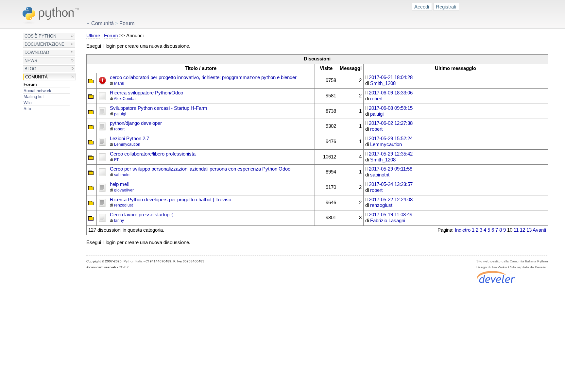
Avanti (539, 230)
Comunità (36, 77)
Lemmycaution (127, 144)
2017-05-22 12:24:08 (391, 199)
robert (376, 98)
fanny (119, 220)
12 (522, 230)
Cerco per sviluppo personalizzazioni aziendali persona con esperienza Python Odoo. (201, 169)
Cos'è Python (40, 36)
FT (116, 160)
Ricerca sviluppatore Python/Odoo (146, 92)
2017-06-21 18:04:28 (391, 77)
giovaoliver (124, 190)
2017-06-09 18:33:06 (391, 92)
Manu (119, 83)
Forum (30, 84)
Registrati (446, 6)
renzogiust (123, 205)
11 (516, 230)
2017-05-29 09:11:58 (390, 169)
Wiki (28, 102)
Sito (27, 108)
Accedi (421, 6)
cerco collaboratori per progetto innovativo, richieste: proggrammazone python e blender (203, 77)
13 (529, 230)
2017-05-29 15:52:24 (391, 138)
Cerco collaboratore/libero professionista (153, 154)
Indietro (463, 230)
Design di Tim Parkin (491, 267)
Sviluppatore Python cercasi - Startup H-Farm (158, 108)
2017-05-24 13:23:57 (391, 184)
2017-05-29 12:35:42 (391, 154)
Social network (37, 90)
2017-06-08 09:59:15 (391, 108)
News (31, 60)
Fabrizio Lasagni (387, 220)
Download (37, 52)
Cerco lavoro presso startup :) (142, 214)
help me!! (119, 184)
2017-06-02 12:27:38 (391, 123)
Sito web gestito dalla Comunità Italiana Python (512, 261)
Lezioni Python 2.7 (129, 138)
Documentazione (44, 44)
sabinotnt (122, 175)
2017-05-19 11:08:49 (390, 214)
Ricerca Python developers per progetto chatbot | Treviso (170, 199)
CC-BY (124, 267)
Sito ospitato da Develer (528, 267)
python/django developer (136, 123)
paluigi (120, 114)
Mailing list (34, 96)
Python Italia (133, 261)
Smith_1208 (383, 83)
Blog (30, 68)
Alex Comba (125, 98)
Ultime (93, 35)
